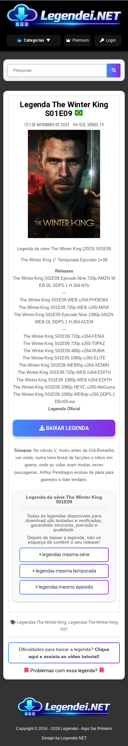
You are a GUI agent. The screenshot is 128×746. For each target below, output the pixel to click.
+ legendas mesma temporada (64, 571)
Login (111, 40)
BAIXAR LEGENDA (67, 428)
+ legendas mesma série (64, 554)
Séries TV (95, 124)
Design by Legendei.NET (64, 738)
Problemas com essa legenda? (64, 671)
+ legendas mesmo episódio (64, 587)
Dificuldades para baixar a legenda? (64, 653)
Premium (81, 40)
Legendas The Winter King (41, 622)
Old (82, 124)
